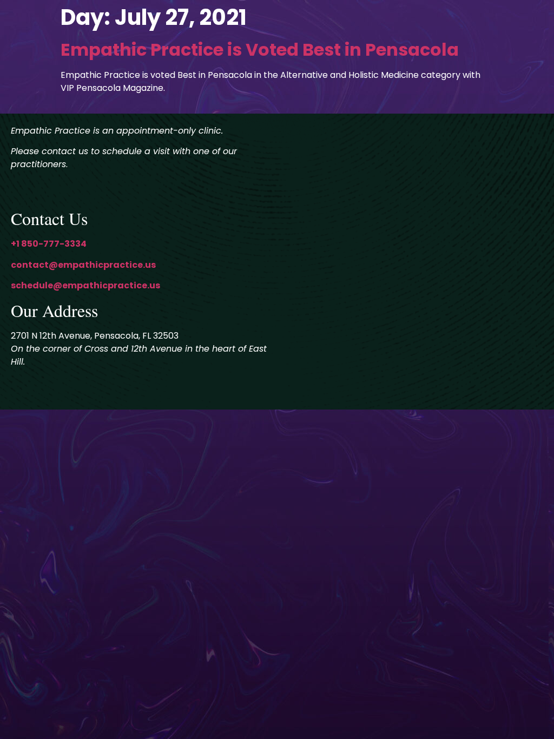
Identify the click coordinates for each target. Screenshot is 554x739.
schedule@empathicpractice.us (85, 285)
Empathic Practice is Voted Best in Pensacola (260, 49)
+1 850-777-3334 (49, 243)
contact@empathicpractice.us (83, 265)
